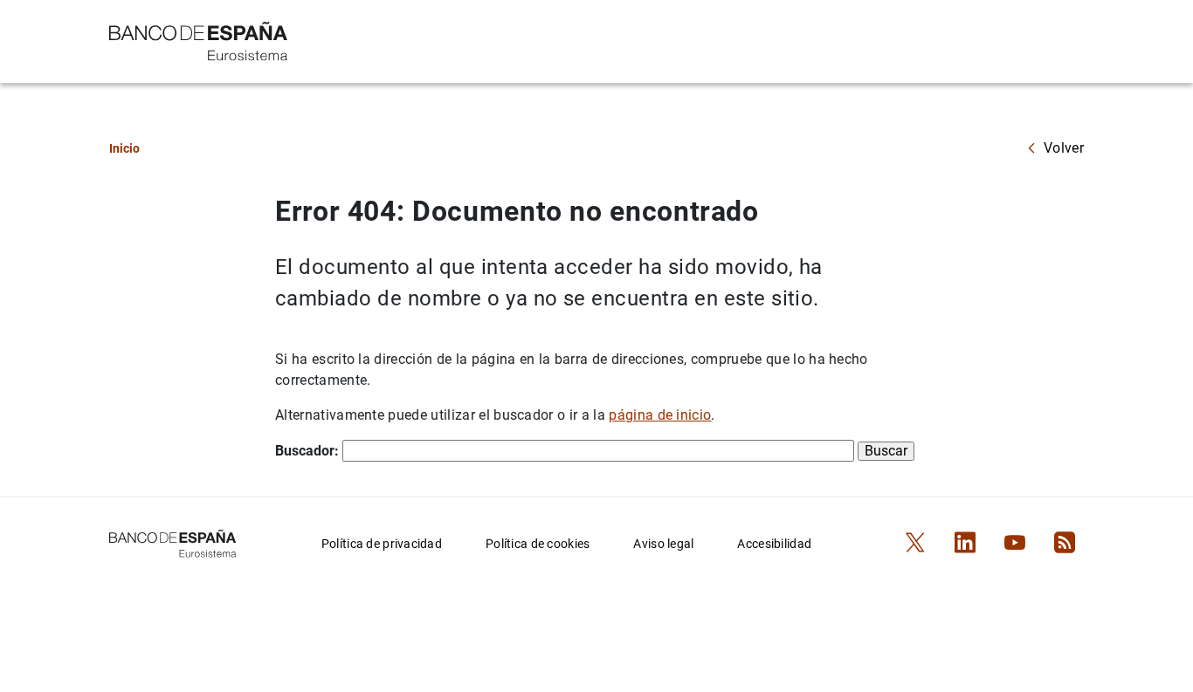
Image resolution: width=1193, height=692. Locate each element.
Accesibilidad (774, 544)
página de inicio (660, 415)
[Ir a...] (198, 39)
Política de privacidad (381, 544)
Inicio (124, 148)
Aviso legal (663, 544)
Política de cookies (538, 544)
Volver (1064, 148)
